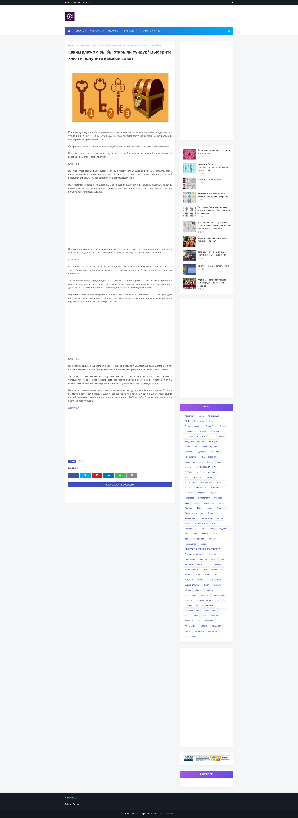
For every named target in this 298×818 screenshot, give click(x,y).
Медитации (201, 487)
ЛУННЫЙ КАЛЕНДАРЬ (206, 467)
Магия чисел (206, 482)
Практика (189, 508)
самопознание (209, 610)
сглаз (187, 615)
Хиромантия (190, 544)
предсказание (219, 595)
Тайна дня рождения (218, 528)
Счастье (200, 528)
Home (67, 2)
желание (219, 564)
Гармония (214, 431)
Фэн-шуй (212, 538)
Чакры (203, 544)
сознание (189, 620)
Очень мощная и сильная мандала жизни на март (213, 152)
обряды (198, 590)
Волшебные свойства (215, 426)
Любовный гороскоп (206, 472)
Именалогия (190, 457)
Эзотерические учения (195, 554)
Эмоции (212, 554)
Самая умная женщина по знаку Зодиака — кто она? (212, 239)
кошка (210, 579)
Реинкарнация (191, 518)
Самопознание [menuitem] (151, 30)
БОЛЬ (187, 421)
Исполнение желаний (209, 457)
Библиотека (199, 421)
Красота (188, 467)
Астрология (190, 416)
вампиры (189, 564)
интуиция (189, 579)
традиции (216, 626)
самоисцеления (192, 610)
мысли (207, 585)
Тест (88, 45)
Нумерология (204, 498)
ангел (213, 559)
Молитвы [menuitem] (113, 30)
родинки (188, 605)
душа (208, 564)
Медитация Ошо (217, 487)
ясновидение (190, 636)
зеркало (188, 574)
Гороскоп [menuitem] (80, 30)
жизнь (205, 569)
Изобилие (214, 451)
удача (187, 631)
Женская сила (191, 446)
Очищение (219, 498)
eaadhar (138, 813)
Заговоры (189, 451)
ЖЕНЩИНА (214, 441)
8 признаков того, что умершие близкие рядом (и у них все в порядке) (211, 282)
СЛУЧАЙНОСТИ (201, 523)
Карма (210, 462)
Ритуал (219, 518)
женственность (191, 569)
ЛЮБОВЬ (189, 472)
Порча (221, 503)
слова (204, 615)
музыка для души (192, 585)
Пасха (196, 503)
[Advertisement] (120, 218)
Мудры (213, 492)
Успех (215, 533)
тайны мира (190, 626)
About (77, 2)
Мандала (221, 482)
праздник (205, 595)
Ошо (187, 503)
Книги (219, 462)
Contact (88, 2)
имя (216, 574)
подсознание (190, 595)
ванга (199, 564)
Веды (211, 421)
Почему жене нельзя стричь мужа (213, 265)
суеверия (209, 620)
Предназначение (204, 508)
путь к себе (220, 600)
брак (222, 559)
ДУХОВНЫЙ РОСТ (205, 436)
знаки (198, 574)
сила (196, 615)
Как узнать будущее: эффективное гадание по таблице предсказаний (213, 167)
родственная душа (204, 605)
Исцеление (190, 462)
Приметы (221, 508)
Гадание (202, 431)
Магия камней (191, 482)
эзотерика (212, 631)
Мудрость (201, 492)
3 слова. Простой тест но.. (209, 179)
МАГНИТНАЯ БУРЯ (193, 477)
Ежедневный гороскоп (194, 441)
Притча (211, 513)
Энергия (203, 559)
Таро (187, 533)
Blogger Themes (167, 813)
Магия (209, 477)
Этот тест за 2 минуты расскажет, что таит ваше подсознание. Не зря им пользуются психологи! (213, 225)
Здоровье (201, 451)
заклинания (217, 569)
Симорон (189, 528)
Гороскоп (189, 436)
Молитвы (189, 492)
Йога (201, 462)
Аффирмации (214, 416)
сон (199, 620)
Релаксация (207, 518)
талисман (204, 626)
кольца (200, 579)
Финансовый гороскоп (194, 538)
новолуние (219, 585)
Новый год (189, 498)
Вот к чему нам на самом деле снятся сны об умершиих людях (212, 253)
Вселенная (190, 431)
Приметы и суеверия (194, 513)
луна (219, 579)
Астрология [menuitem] (97, 30)
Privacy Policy (72, 804)
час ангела (199, 631)
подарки (209, 590)
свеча (222, 610)
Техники (204, 533)
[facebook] (231, 2)
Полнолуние (208, 503)
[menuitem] (69, 31)
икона (207, 574)
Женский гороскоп (209, 446)
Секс (214, 523)
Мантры (188, 487)
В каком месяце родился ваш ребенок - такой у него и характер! (213, 195)
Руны (187, 523)
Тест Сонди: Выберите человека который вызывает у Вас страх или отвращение (213, 210)
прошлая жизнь (204, 600)
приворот (189, 600)
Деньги (221, 436)
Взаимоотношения (193, 426)
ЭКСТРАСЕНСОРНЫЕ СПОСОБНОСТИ (202, 549)
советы (214, 615)
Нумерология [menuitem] (130, 30)
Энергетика (190, 559)
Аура (201, 416)
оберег (188, 590)
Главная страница (76, 45)
